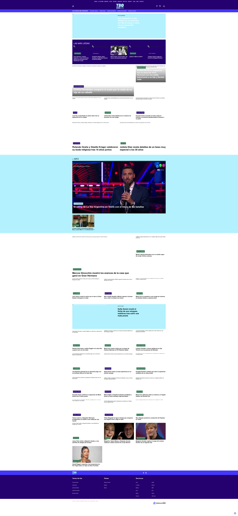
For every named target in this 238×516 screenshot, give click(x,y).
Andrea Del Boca (111, 11)
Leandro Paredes (141, 345)
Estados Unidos (107, 482)
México (105, 487)
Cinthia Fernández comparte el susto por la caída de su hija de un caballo (103, 90)
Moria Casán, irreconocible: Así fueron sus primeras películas (119, 57)
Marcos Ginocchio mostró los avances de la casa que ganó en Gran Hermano (100, 274)
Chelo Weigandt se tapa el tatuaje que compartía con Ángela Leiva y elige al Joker (118, 418)
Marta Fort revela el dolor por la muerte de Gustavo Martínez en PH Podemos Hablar (116, 349)
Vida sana (154, 496)
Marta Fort (139, 293)
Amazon (120, 1)
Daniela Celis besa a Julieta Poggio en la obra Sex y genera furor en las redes (87, 349)
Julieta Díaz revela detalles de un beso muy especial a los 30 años (143, 148)
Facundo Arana (94, 11)
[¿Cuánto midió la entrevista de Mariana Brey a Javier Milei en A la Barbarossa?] (83, 221)
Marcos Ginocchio (77, 269)
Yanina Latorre (77, 414)
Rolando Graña (132, 11)
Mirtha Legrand (140, 251)
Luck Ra (75, 112)
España (105, 485)
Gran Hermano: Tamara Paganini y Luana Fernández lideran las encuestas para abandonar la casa (81, 58)
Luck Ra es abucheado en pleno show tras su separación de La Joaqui (85, 116)
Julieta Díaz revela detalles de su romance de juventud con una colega (117, 116)
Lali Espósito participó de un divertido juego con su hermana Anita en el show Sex (86, 372)
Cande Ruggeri (77, 461)
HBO (134, 1)
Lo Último (101, 1)
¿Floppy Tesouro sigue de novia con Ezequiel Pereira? (155, 57)
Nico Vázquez (140, 414)
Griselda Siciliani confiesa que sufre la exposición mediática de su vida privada (150, 372)
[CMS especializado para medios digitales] (155, 503)
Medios (106, 1)
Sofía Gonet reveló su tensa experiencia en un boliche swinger (117, 372)
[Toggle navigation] (73, 6)
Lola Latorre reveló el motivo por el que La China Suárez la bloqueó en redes (86, 297)
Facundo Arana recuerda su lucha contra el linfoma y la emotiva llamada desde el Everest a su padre (150, 117)
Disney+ (130, 1)
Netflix (125, 1)
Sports (141, 1)
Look (110, 1)
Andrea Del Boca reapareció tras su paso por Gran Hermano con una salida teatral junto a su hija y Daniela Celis (150, 74)
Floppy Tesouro (152, 53)
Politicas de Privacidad (83, 500)
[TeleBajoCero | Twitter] (160, 6)
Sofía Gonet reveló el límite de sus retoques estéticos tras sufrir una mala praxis (128, 312)
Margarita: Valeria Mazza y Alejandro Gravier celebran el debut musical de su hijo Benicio (117, 441)
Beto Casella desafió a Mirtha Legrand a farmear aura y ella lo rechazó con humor (118, 297)
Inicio (95, 1)
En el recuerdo (115, 53)
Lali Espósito (76, 368)
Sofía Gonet (121, 306)
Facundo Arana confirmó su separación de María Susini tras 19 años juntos (86, 395)
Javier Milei (76, 225)
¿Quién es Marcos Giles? (136, 56)
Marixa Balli (108, 391)
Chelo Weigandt (109, 414)
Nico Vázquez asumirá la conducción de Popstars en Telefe (150, 418)
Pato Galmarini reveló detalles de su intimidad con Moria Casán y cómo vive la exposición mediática (129, 23)
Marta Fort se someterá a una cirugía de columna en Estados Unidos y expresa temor (150, 297)
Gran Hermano (77, 53)
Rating (115, 1)
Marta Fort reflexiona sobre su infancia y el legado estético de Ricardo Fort (151, 395)
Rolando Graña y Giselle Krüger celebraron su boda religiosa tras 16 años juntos (95, 148)
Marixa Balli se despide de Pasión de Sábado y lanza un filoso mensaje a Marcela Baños (118, 395)
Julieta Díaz (102, 11)
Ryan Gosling (96, 53)
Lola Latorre (76, 293)
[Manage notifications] (235, 513)
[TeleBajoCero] (95, 472)
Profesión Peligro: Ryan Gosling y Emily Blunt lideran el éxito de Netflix (100, 58)
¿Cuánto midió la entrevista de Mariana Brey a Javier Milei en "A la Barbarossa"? (83, 228)
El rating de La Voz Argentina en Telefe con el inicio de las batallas (109, 206)
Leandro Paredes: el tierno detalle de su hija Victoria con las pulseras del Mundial (149, 349)
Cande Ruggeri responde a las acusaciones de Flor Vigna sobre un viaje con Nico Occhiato (86, 464)
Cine (137, 1)
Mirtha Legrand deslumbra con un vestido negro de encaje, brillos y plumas (150, 255)
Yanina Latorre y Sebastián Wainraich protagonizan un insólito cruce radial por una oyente (85, 419)
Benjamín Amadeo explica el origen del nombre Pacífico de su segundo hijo (150, 441)
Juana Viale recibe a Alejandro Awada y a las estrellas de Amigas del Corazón (85, 441)
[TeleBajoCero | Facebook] (157, 6)
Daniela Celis (76, 345)
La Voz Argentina (78, 203)
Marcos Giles (133, 53)
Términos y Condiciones (76, 500)
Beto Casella (108, 293)
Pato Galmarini (121, 15)
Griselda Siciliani (141, 368)
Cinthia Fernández (122, 11)
